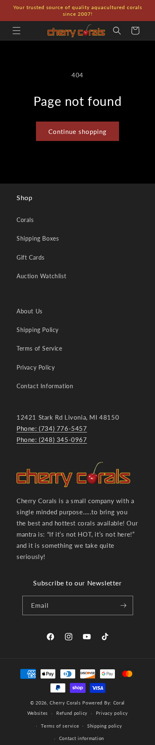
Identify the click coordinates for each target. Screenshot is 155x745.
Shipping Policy (38, 329)
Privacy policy (112, 713)
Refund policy (72, 713)
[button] (16, 30)
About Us (30, 311)
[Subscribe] (123, 605)
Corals (25, 219)
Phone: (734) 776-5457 (52, 428)
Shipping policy (104, 725)
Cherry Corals (65, 702)
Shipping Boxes (38, 238)
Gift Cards (31, 257)
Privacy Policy (36, 367)
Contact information (81, 738)
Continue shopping (77, 131)
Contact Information (45, 385)
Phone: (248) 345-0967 (52, 439)
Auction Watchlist (41, 275)
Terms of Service (39, 348)
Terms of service (60, 725)
